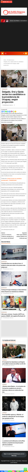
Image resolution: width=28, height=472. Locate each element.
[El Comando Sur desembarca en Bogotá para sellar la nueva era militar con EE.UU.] (14, 351)
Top (3, 438)
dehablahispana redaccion (8, 105)
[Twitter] (4, 111)
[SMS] (13, 111)
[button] (5, 53)
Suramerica (4, 384)
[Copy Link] (15, 111)
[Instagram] (12, 111)
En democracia (4, 261)
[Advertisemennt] (14, 11)
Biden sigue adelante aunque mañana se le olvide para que (22, 235)
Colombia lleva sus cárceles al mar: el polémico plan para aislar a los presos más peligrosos (13, 265)
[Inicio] (2, 53)
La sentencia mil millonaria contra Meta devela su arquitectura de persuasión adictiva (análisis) (13, 442)
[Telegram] (8, 111)
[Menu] (5, 53)
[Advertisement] (14, 37)
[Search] (24, 53)
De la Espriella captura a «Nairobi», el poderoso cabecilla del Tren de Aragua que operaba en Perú (13, 416)
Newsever (24, 460)
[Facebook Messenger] (10, 111)
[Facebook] (2, 111)
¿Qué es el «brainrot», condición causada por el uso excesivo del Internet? (7, 235)
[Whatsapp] (6, 111)
